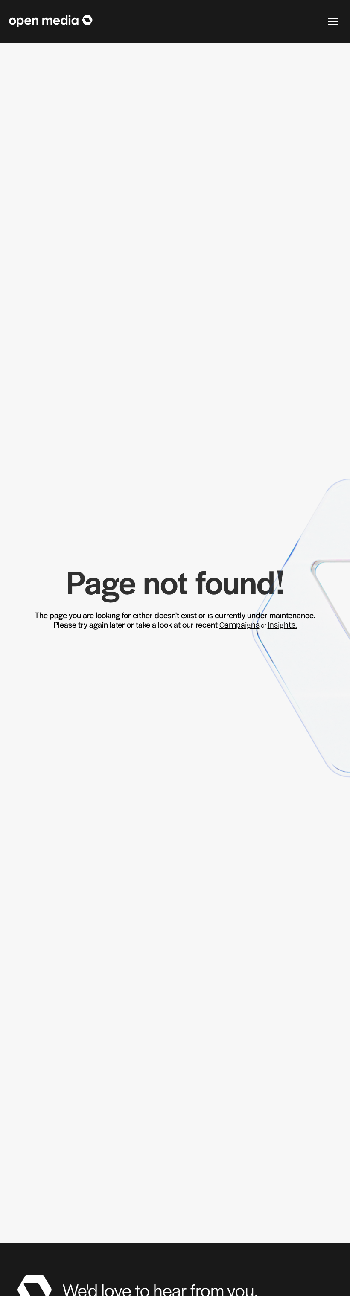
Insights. (282, 624)
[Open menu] (332, 21)
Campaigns (239, 624)
